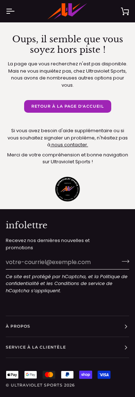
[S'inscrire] (123, 261)
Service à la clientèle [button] (36, 347)
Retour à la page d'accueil (67, 106)
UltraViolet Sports (36, 385)
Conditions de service (79, 283)
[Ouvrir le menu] (16, 11)
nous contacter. (69, 144)
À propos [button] (18, 326)
